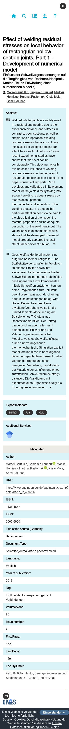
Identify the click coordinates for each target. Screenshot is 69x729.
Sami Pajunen (16, 101)
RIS (28, 412)
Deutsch (63, 6)
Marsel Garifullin (17, 92)
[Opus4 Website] (9, 703)
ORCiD (53, 463)
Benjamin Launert (41, 92)
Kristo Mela (53, 96)
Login (6, 696)
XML (41, 412)
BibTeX (13, 412)
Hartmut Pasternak (32, 96)
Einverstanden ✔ (54, 712)
